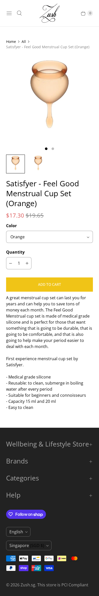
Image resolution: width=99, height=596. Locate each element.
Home (11, 41)
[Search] (19, 13)
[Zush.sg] (49, 13)
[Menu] (9, 13)
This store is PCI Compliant (62, 585)
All (24, 41)
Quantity (15, 252)
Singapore (26, 545)
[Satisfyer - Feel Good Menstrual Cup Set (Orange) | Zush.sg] (49, 99)
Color (11, 225)
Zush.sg (28, 585)
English (16, 532)
